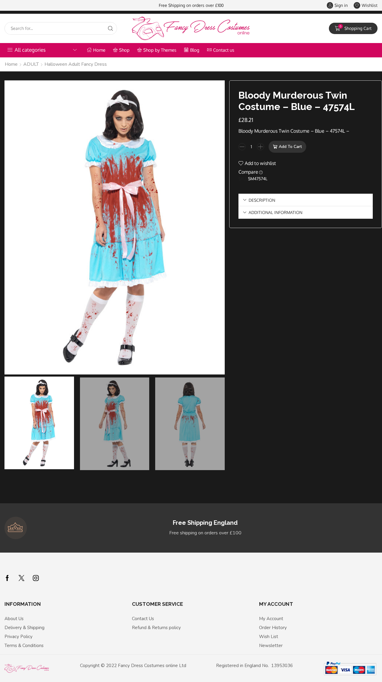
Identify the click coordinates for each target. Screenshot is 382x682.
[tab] (305, 200)
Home (99, 50)
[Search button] (111, 28)
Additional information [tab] (275, 212)
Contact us (223, 50)
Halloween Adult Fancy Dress (75, 64)
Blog (194, 50)
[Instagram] (36, 578)
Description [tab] (262, 200)
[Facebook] (7, 578)
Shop (124, 50)
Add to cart (290, 146)
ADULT (31, 64)
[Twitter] (21, 578)
